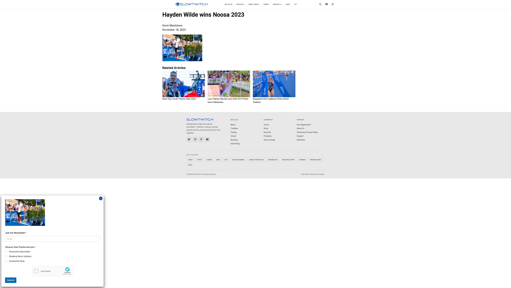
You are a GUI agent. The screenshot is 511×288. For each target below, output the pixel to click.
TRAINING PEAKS (315, 160)
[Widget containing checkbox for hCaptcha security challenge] (52, 271)
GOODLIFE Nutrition (256, 160)
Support (300, 136)
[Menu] (332, 4)
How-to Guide (269, 140)
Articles (228, 4)
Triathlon (234, 128)
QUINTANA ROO (273, 160)
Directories (254, 4)
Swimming (235, 144)
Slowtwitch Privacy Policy (307, 132)
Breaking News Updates (20, 256)
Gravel (233, 136)
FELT (226, 160)
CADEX (190, 160)
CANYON (209, 160)
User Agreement (304, 125)
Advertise (301, 140)
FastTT (199, 160)
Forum (266, 4)
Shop (288, 4)
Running (234, 140)
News (233, 125)
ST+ (296, 4)
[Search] (320, 4)
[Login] (326, 4)
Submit (10, 280)
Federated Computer (316, 174)
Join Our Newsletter (16, 233)
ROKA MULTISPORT (288, 160)
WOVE (190, 165)
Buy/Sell (240, 4)
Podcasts (277, 4)
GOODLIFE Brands (238, 160)
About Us (300, 128)
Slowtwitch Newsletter (19, 251)
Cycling (234, 132)
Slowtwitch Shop (17, 261)
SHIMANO (302, 160)
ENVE (218, 160)
